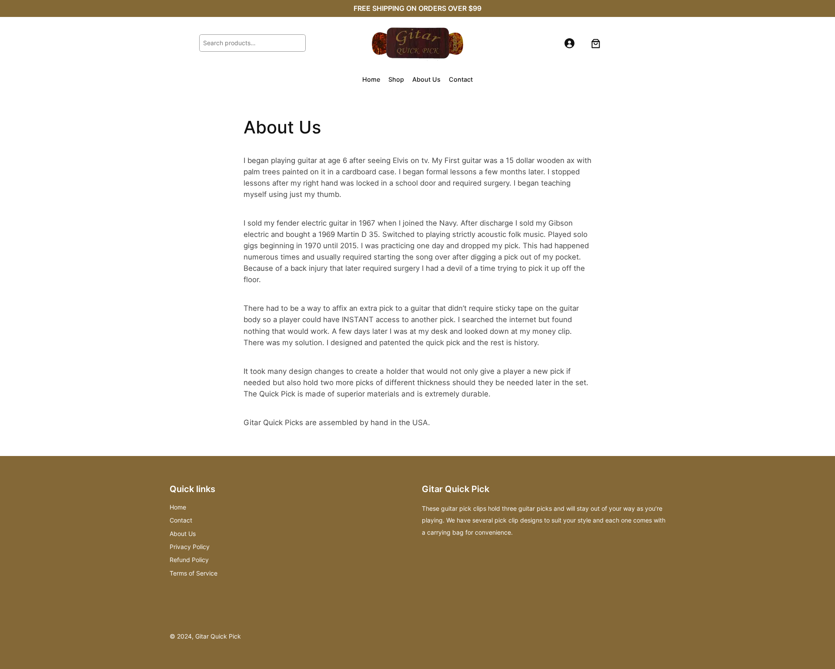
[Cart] (596, 43)
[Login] (569, 43)
